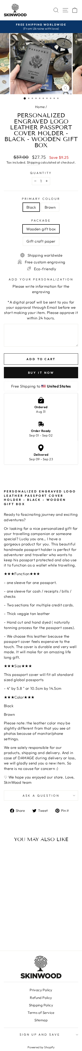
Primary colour (41, 198)
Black (31, 207)
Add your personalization (41, 279)
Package (41, 220)
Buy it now (41, 372)
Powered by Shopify (41, 1047)
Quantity (41, 173)
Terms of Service (41, 1012)
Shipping (33, 162)
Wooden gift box (41, 229)
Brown (50, 207)
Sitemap (41, 1020)
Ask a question (41, 795)
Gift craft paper (41, 241)
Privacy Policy (41, 990)
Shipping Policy (41, 1005)
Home (40, 107)
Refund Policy (41, 998)
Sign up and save (40, 1034)
